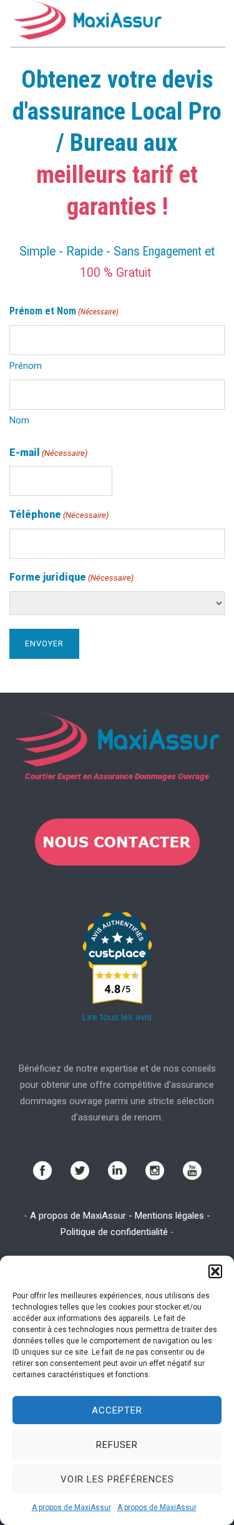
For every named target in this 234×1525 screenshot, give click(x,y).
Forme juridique (71, 577)
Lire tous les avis (117, 1017)
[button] (215, 1271)
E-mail (48, 452)
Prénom (25, 365)
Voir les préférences (117, 1479)
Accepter (117, 1410)
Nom (19, 420)
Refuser (117, 1444)
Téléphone (59, 514)
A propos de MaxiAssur (71, 1507)
